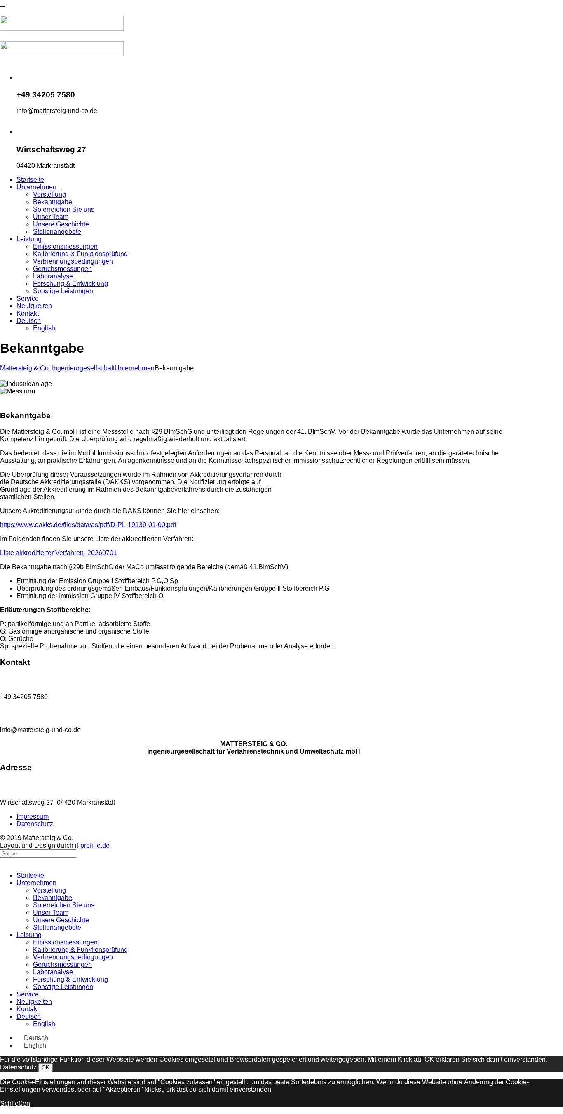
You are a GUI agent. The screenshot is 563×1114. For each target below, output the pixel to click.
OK (45, 1068)
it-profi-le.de (92, 845)
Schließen (15, 1103)
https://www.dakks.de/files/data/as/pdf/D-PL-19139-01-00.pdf (88, 524)
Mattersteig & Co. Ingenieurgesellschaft (57, 368)
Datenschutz (18, 1067)
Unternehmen (135, 368)
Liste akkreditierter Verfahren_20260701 (58, 552)
